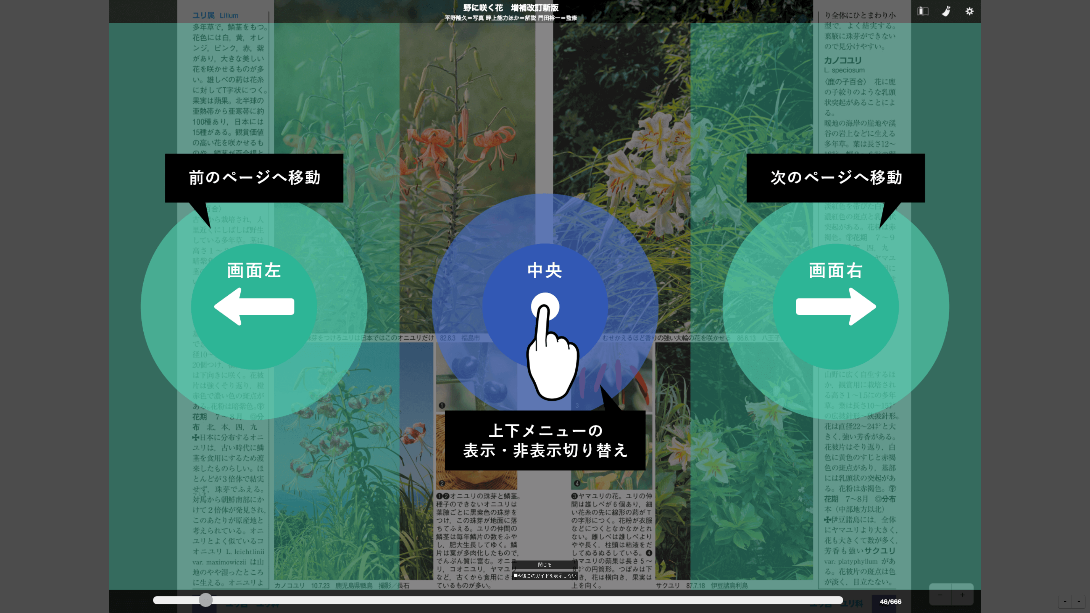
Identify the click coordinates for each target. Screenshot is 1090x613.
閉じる (545, 564)
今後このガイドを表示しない (547, 575)
